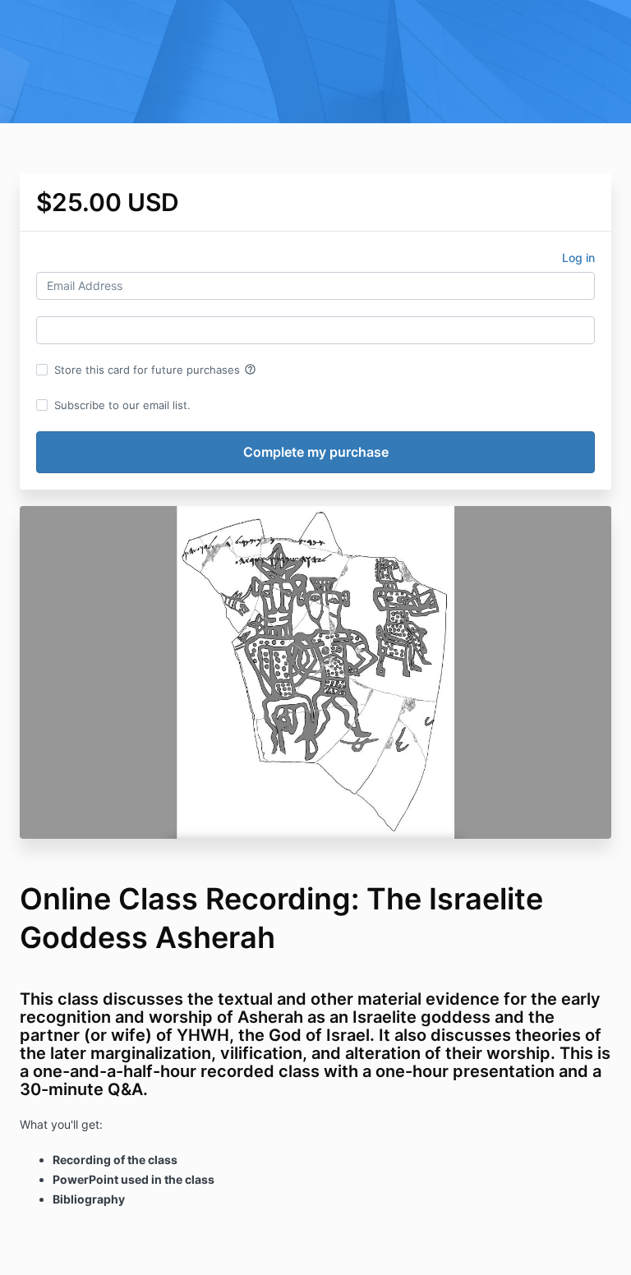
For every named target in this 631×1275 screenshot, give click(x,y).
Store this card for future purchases (155, 369)
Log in (578, 258)
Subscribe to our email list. (122, 405)
